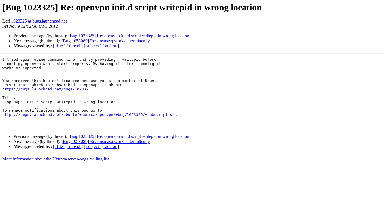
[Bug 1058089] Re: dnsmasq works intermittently (105, 40)
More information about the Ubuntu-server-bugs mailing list (55, 159)
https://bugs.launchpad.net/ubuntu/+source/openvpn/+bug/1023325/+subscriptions (89, 114)
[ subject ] (92, 46)
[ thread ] (75, 46)
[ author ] (111, 46)
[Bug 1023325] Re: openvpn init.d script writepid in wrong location (128, 35)
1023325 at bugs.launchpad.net (39, 21)
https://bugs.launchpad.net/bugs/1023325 (46, 89)
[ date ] (59, 46)
